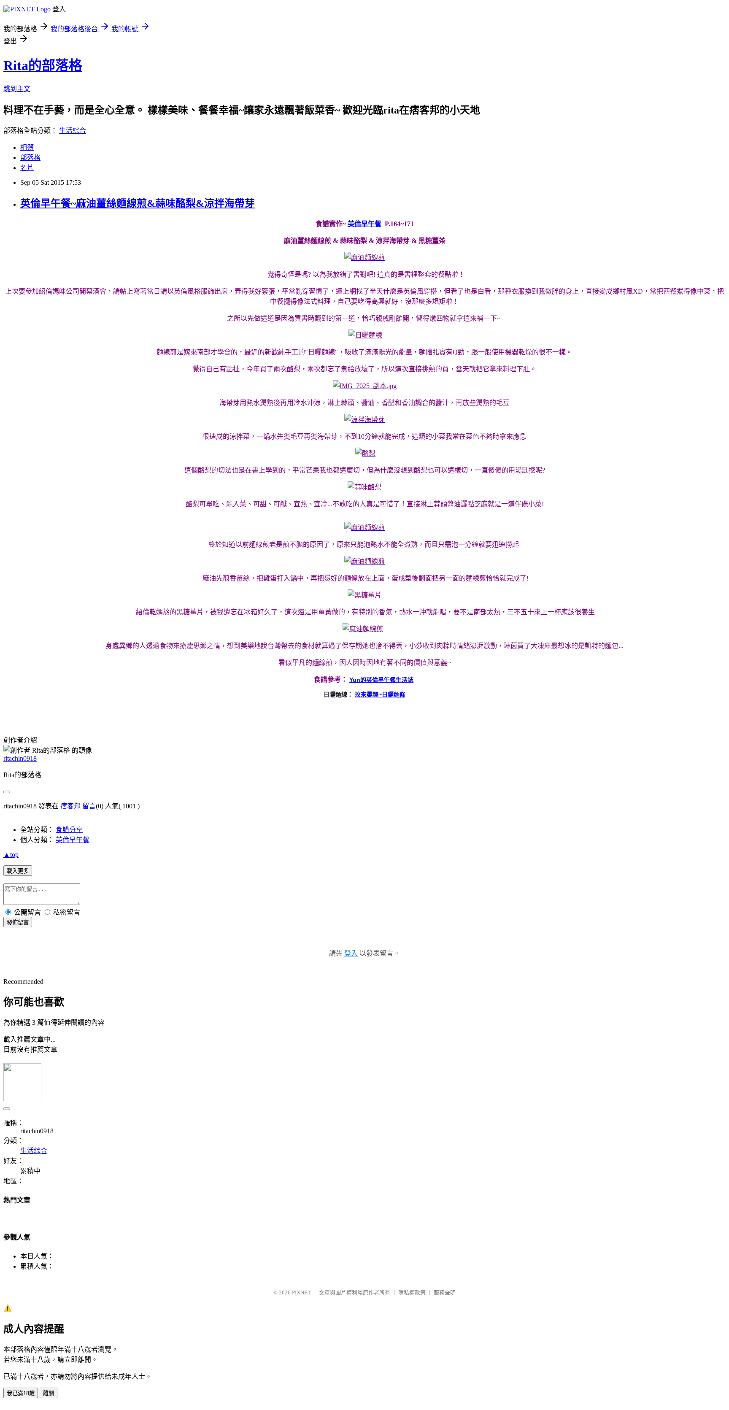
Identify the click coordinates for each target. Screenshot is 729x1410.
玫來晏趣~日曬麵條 (380, 694)
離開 (48, 1393)
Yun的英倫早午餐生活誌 (381, 679)
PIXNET (301, 1292)
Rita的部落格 (42, 65)
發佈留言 (18, 922)
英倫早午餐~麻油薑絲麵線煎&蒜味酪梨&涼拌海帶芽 (137, 203)
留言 (89, 806)
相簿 (27, 147)
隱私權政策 (412, 1292)
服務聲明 (445, 1292)
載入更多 (18, 871)
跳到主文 (16, 88)
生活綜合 (72, 130)
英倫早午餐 (364, 223)
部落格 (30, 157)
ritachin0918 (20, 758)
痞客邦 (70, 806)
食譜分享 (69, 829)
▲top (11, 854)
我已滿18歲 (21, 1393)
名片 (27, 167)
